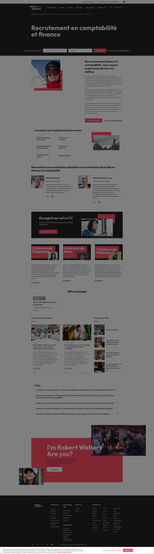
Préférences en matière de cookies (112, 550)
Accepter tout (128, 550)
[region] (77, 550)
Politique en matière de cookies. (64, 552)
